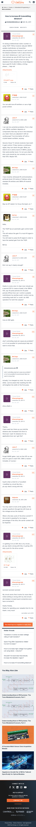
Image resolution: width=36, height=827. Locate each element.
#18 (33, 580)
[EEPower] (20, 812)
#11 (33, 357)
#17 (33, 534)
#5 (33, 195)
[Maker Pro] (29, 811)
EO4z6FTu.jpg (8, 80)
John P (14, 118)
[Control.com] (8, 811)
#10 (33, 332)
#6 (33, 216)
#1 (33, 34)
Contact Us (18, 800)
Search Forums (14, 27)
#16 (33, 498)
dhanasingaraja (13, 22)
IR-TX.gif (6, 565)
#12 (33, 396)
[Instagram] (21, 787)
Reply (31, 89)
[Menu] (2, 2)
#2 (33, 96)
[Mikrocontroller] (18, 815)
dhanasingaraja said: (10, 368)
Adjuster (15, 497)
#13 (33, 417)
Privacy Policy (8, 823)
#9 (33, 311)
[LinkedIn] (17, 787)
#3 (33, 118)
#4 (33, 168)
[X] (13, 787)
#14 (33, 448)
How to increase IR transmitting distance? (17, 663)
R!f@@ (14, 95)
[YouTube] (25, 787)
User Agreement (27, 823)
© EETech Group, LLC (13, 825)
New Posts (23, 27)
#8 (33, 277)
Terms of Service (17, 823)
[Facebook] (10, 787)
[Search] (30, 2)
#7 (33, 256)
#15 (33, 472)
